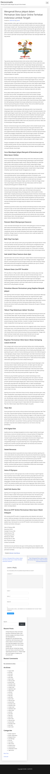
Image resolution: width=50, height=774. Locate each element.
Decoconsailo (7, 2)
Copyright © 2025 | (22, 769)
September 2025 (11, 689)
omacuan (6, 756)
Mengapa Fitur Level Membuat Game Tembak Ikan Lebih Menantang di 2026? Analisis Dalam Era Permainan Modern (14, 640)
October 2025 (11, 687)
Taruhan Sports (11, 747)
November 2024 (11, 705)
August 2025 (11, 690)
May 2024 (10, 715)
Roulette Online (11, 745)
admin (18, 20)
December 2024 (11, 703)
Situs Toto (6, 753)
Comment (10, 573)
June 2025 (10, 694)
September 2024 (11, 708)
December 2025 (11, 684)
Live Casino (10, 742)
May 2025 (10, 695)
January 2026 (11, 682)
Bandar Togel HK (12, 733)
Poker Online (11, 743)
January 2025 (11, 702)
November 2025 (11, 685)
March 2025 (10, 698)
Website (9, 601)
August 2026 (11, 670)
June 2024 (10, 713)
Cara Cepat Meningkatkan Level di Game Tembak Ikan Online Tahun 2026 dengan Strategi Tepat (14, 645)
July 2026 (10, 672)
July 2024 (10, 712)
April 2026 (10, 677)
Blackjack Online (11, 737)
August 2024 (11, 710)
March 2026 (10, 679)
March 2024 (10, 718)
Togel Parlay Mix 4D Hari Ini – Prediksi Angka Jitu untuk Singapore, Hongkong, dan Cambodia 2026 (15, 653)
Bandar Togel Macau (15, 553)
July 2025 (10, 692)
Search (5, 621)
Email (9, 596)
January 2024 (11, 722)
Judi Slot (10, 740)
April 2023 (10, 725)
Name (8, 590)
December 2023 (11, 723)
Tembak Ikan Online (12, 748)
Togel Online (11, 750)
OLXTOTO (29, 769)
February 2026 (11, 680)
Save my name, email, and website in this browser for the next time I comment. (24, 609)
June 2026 (10, 674)
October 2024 (11, 707)
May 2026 (10, 675)
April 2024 (10, 717)
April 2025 (10, 697)
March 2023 (10, 726)
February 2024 (11, 720)
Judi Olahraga (11, 738)
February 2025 (11, 700)
